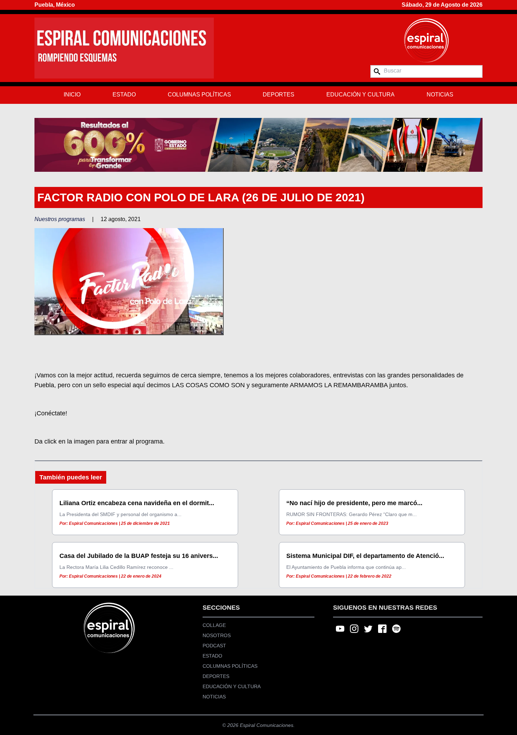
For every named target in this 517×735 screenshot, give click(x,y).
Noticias (440, 95)
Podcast (214, 645)
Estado (124, 95)
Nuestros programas (59, 219)
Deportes (278, 95)
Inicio (72, 95)
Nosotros (217, 635)
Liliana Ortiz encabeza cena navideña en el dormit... (136, 503)
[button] (258, 144)
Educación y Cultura (360, 95)
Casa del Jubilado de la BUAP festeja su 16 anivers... (138, 555)
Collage (214, 625)
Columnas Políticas (199, 95)
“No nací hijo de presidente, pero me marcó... (354, 503)
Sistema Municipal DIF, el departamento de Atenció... (365, 555)
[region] (258, 144)
